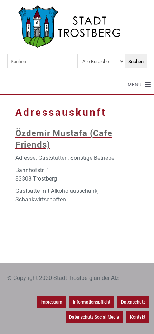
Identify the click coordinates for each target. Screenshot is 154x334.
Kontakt (137, 317)
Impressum (51, 302)
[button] (134, 84)
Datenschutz (133, 302)
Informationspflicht (91, 302)
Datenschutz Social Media (94, 317)
